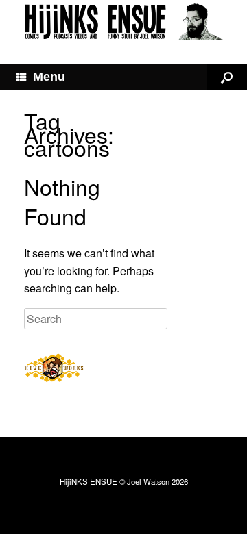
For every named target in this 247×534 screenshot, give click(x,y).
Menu (49, 77)
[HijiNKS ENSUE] (123, 21)
